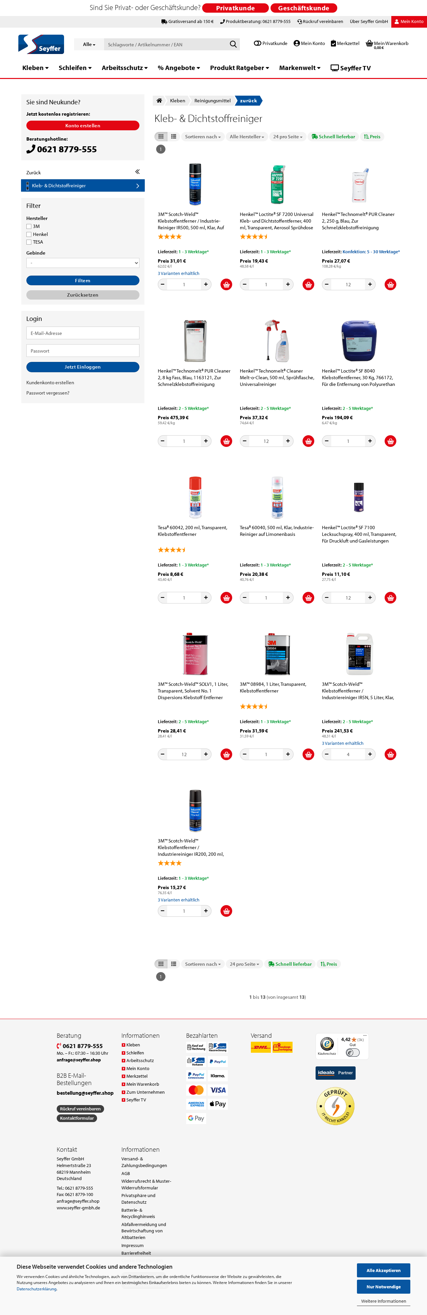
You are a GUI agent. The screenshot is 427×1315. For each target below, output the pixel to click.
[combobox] (203, 136)
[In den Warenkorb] (226, 284)
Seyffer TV (355, 68)
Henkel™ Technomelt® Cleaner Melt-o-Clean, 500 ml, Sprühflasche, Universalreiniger (277, 377)
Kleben (33, 67)
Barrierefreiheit (136, 1253)
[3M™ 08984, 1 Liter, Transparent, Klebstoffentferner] (277, 654)
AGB (125, 1173)
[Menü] (365, 1037)
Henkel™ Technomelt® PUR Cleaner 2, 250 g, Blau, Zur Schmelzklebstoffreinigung (358, 221)
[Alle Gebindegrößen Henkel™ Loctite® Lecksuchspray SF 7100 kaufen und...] (359, 497)
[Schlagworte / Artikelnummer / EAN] (233, 45)
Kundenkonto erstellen (50, 382)
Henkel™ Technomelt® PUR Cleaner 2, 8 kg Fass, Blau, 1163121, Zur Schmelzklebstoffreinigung (194, 377)
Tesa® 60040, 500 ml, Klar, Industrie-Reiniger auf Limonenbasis (277, 530)
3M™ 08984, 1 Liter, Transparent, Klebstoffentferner (273, 687)
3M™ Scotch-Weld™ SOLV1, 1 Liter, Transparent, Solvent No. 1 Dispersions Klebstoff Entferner (193, 690)
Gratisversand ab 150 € (191, 21)
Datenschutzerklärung (36, 1288)
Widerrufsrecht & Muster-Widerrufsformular (146, 1184)
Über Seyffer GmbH (369, 21)
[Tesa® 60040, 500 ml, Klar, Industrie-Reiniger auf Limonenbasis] (277, 497)
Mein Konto (312, 43)
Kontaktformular (77, 1118)
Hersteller (36, 218)
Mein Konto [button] (412, 21)
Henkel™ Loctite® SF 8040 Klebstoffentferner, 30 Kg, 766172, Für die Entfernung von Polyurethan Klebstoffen (358, 378)
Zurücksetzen (82, 295)
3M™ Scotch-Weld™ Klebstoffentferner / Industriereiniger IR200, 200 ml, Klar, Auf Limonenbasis (191, 847)
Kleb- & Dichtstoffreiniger (59, 185)
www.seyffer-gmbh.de (78, 1208)
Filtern (82, 280)
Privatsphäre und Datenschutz (138, 1198)
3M (36, 226)
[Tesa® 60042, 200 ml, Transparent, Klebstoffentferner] (195, 497)
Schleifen (73, 67)
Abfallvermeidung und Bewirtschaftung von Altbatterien (143, 1230)
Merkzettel (348, 43)
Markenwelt (297, 67)
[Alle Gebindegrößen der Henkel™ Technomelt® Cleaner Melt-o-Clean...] (277, 341)
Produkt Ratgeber (237, 67)
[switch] (353, 1052)
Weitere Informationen (383, 1301)
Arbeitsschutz (122, 67)
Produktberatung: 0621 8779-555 (258, 21)
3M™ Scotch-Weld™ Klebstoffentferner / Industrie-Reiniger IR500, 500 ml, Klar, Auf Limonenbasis (191, 221)
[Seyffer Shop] (41, 44)
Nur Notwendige (384, 1287)
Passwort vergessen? (47, 393)
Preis (374, 136)
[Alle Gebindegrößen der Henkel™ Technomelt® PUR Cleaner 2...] (359, 184)
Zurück (33, 172)
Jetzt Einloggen (83, 367)
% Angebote (176, 67)
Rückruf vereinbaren (323, 21)
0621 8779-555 (82, 1046)
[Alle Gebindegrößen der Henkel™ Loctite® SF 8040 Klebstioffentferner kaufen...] (359, 341)
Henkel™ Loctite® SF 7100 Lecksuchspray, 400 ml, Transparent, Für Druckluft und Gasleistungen (359, 534)
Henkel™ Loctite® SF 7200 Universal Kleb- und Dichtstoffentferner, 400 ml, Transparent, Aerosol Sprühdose (277, 221)
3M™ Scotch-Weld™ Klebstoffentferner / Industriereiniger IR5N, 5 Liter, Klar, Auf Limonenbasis (358, 691)
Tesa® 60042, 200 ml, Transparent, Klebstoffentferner (192, 530)
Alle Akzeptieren (384, 1270)
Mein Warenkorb (142, 1084)
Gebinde (35, 253)
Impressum (132, 1245)
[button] (160, 136)
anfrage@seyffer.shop (78, 1201)
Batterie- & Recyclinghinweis (138, 1213)
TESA (38, 242)
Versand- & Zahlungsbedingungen (144, 1162)
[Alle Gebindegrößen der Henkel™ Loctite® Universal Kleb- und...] (277, 184)
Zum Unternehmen (145, 1092)
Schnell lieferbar (336, 136)
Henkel (40, 234)
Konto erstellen (83, 125)
